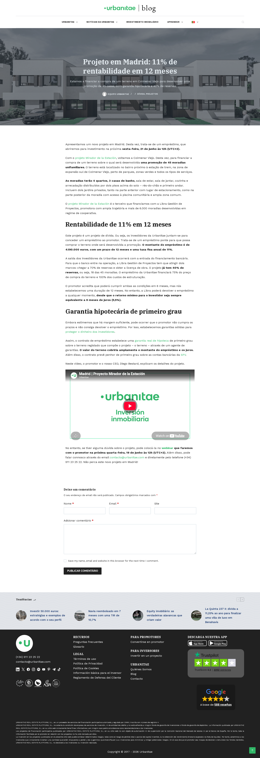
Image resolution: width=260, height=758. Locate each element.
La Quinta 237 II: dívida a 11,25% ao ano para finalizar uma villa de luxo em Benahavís (223, 615)
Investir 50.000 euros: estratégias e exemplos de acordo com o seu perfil (47, 616)
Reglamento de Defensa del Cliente (97, 677)
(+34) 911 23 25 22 (28, 657)
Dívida (141, 94)
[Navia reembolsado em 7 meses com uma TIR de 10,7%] (79, 615)
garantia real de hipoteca (152, 340)
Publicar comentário (82, 570)
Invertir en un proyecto (146, 655)
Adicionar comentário (78, 520)
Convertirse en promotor (147, 642)
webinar (167, 448)
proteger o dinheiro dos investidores (89, 331)
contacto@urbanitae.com (127, 457)
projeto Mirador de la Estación (95, 158)
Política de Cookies (86, 668)
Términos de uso (84, 659)
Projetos (152, 94)
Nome (69, 503)
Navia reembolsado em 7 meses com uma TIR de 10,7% (104, 616)
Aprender (173, 22)
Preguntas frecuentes (88, 642)
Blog (133, 674)
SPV (183, 354)
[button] (216, 697)
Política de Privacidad (88, 663)
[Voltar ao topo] (252, 750)
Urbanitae (68, 22)
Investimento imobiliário (142, 22)
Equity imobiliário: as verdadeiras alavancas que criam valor (164, 616)
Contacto (137, 678)
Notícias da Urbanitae (100, 22)
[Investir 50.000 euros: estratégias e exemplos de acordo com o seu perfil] (21, 615)
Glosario (78, 646)
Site (156, 503)
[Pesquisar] (243, 22)
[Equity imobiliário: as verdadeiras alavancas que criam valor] (138, 615)
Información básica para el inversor (97, 673)
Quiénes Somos (141, 669)
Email (114, 503)
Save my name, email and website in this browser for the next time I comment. (113, 561)
